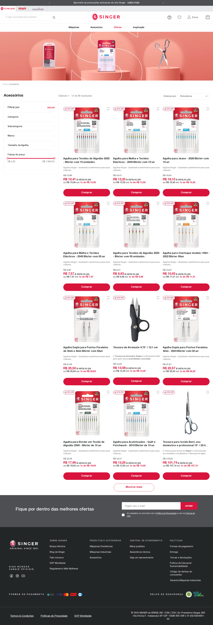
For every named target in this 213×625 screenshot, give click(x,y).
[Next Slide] (163, 3)
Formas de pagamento (181, 547)
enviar (189, 505)
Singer (8, 7)
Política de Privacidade (166, 513)
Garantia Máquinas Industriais (185, 581)
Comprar (86, 193)
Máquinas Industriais (100, 552)
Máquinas (74, 27)
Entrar (195, 17)
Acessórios (96, 27)
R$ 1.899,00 (48, 162)
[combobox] (31, 17)
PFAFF (22, 9)
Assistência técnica (140, 552)
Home (5, 84)
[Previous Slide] (49, 3)
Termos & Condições (22, 616)
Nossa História (57, 547)
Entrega (174, 552)
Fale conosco (57, 558)
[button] (31, 117)
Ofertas (118, 27)
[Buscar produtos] (54, 17)
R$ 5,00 (11, 162)
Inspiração (138, 27)
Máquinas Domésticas (101, 547)
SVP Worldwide (57, 563)
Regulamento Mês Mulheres (64, 569)
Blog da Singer (57, 552)
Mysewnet (38, 9)
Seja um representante (141, 558)
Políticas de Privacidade (54, 616)
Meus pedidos (137, 547)
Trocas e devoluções (181, 558)
